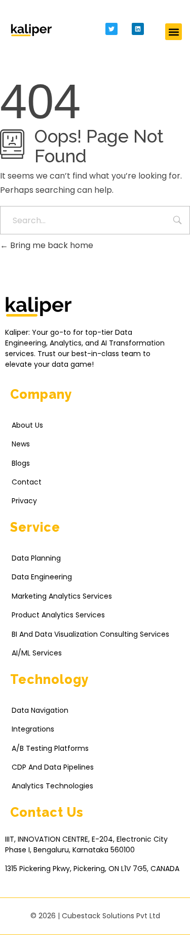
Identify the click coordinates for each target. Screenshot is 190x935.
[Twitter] (111, 29)
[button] (173, 31)
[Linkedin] (138, 29)
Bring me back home (50, 245)
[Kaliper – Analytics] (31, 30)
